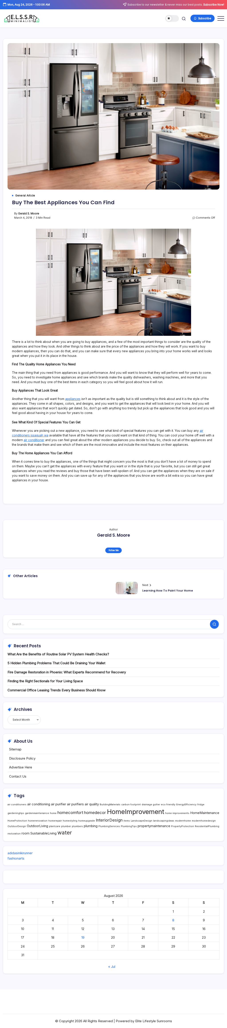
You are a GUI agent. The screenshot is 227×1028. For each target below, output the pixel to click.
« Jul (111, 966)
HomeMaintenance (204, 813)
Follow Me (114, 550)
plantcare (54, 826)
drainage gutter (151, 804)
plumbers (77, 826)
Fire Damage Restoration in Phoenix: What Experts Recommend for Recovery (67, 672)
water (64, 832)
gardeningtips (16, 813)
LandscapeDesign (141, 820)
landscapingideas (163, 820)
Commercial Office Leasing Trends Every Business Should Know (57, 690)
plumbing (91, 826)
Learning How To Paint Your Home (167, 590)
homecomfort (70, 812)
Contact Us (17, 776)
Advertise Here (20, 767)
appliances (72, 399)
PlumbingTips (129, 826)
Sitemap (15, 749)
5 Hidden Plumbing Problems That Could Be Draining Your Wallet (56, 663)
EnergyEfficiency (186, 804)
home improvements (177, 813)
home (53, 813)
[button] (172, 18)
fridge (200, 804)
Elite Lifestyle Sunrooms (153, 1021)
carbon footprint (131, 804)
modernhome (183, 820)
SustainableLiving (43, 833)
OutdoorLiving (37, 826)
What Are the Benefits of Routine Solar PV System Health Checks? (58, 654)
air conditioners (17, 804)
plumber (66, 826)
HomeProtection (17, 820)
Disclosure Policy (22, 758)
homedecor (95, 812)
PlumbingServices (109, 826)
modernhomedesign (204, 820)
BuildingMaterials (110, 804)
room (25, 833)
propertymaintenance (154, 826)
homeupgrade (86, 820)
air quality (92, 804)
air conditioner (34, 440)
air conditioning (38, 804)
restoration (14, 833)
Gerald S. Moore (28, 213)
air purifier (58, 804)
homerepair (55, 820)
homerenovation (37, 820)
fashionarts (16, 858)
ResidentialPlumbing (207, 826)
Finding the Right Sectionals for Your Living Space (45, 681)
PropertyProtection (182, 826)
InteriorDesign (109, 820)
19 (82, 937)
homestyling (70, 820)
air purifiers (75, 804)
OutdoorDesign (17, 826)
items (126, 820)
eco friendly (168, 804)
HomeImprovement (135, 812)
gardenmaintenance (37, 813)
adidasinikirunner (20, 853)
